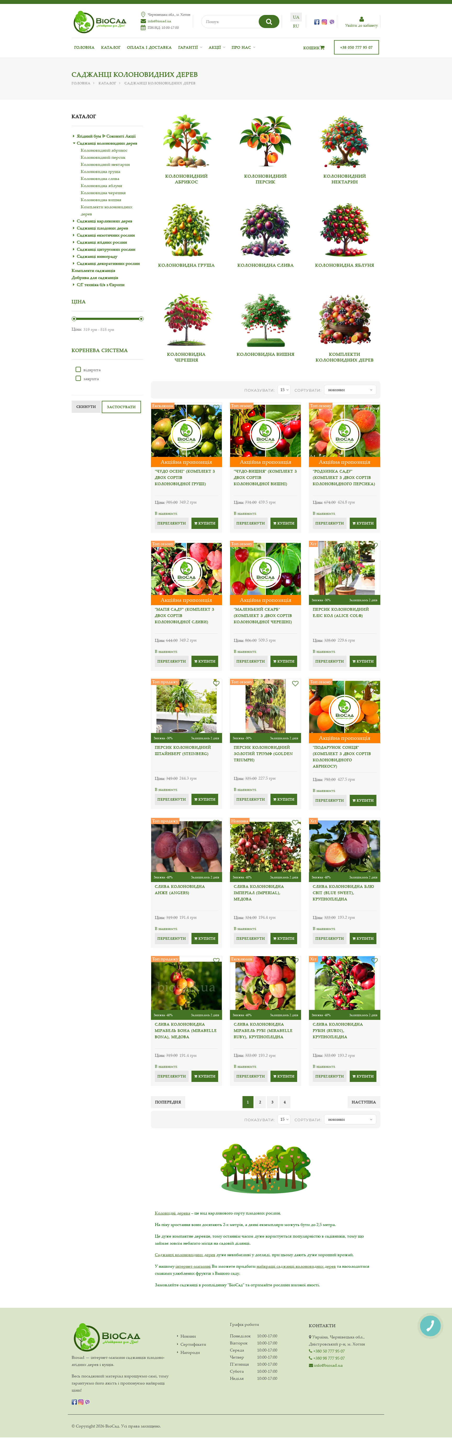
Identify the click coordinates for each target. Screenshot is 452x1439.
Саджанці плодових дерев (102, 228)
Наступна (364, 1101)
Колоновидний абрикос (104, 150)
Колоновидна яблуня (101, 185)
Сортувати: (308, 390)
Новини (188, 1336)
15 (282, 389)
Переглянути (171, 523)
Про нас (241, 47)
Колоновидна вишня (101, 200)
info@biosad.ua (159, 21)
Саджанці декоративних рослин (108, 263)
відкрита (92, 370)
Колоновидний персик (103, 157)
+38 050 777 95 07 (356, 47)
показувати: (259, 390)
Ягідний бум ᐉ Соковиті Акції (106, 136)
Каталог (111, 47)
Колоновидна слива (100, 178)
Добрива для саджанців (95, 277)
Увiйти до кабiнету (361, 25)
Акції (215, 47)
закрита (91, 378)
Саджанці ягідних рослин (102, 242)
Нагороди (190, 1352)
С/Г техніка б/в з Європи (101, 284)
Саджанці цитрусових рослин (106, 249)
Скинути (86, 406)
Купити (206, 523)
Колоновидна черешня (103, 192)
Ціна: (77, 329)
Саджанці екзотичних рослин (106, 235)
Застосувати (121, 406)
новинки (336, 389)
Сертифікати (193, 1344)
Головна (84, 47)
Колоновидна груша (100, 171)
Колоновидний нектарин (105, 164)
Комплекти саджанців (93, 270)
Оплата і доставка (149, 47)
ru (296, 26)
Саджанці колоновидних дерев (107, 143)
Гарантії (188, 47)
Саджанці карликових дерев (104, 221)
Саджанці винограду (97, 256)
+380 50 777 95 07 (328, 1351)
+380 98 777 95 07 (328, 1358)
